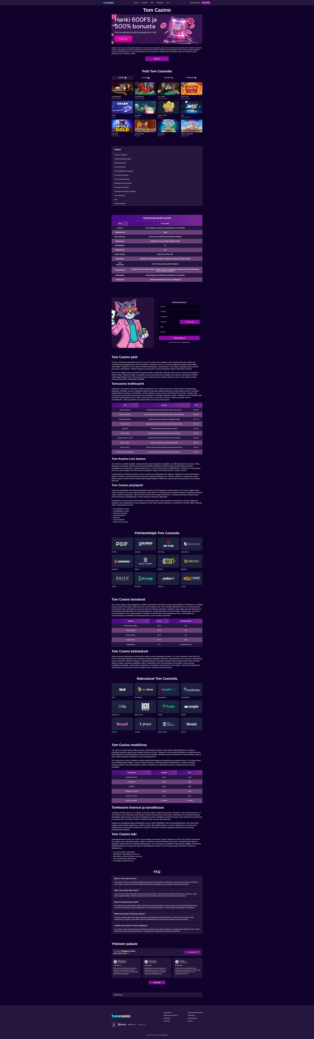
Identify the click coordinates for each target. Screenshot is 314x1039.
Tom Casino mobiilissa (121, 187)
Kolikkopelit (190, 77)
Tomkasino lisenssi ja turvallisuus (125, 191)
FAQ (115, 199)
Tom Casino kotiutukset (122, 179)
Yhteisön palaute (119, 203)
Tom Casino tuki (119, 195)
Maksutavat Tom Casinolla (122, 183)
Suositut (121, 77)
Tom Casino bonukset (121, 175)
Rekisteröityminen (120, 163)
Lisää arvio (192, 952)
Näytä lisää (157, 982)
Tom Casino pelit (119, 167)
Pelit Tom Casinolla (120, 155)
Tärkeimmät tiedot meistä (122, 159)
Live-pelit (144, 77)
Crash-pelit (167, 77)
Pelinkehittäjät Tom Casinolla (123, 171)
